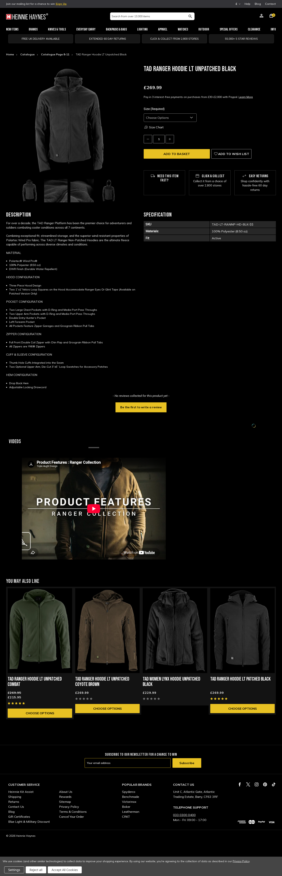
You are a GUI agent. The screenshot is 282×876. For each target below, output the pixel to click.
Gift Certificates (19, 817)
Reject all (36, 870)
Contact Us (16, 807)
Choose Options (40, 713)
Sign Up (61, 4)
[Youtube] (274, 784)
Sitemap (65, 802)
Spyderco (128, 792)
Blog (258, 4)
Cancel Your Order (71, 817)
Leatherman (130, 812)
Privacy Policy (69, 807)
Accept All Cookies (65, 870)
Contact (270, 4)
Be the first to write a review (141, 407)
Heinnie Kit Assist (21, 792)
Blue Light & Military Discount (29, 822)
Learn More (246, 97)
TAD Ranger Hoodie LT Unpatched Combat (35, 681)
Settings (14, 870)
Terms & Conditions (73, 812)
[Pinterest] (265, 784)
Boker (126, 807)
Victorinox (129, 802)
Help (248, 4)
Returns (13, 802)
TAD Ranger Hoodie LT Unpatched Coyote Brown (102, 681)
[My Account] (261, 16)
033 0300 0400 (184, 815)
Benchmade (130, 797)
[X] (248, 784)
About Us (65, 792)
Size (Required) (154, 109)
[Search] (190, 16)
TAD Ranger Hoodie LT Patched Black (240, 679)
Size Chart (156, 127)
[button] (141, 407)
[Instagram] (257, 784)
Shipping (14, 797)
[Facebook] (240, 784)
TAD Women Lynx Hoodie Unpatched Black (171, 681)
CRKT (126, 817)
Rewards (65, 797)
